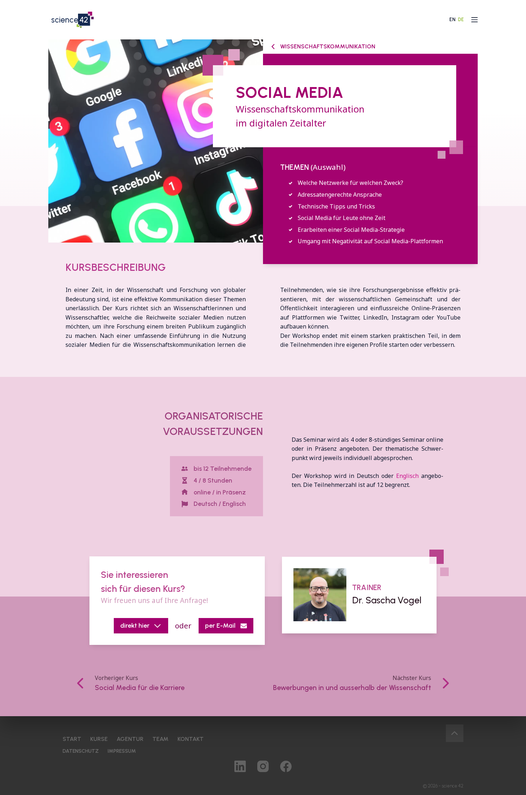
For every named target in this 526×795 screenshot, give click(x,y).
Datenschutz (81, 751)
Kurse (99, 739)
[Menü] (474, 19)
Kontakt (190, 739)
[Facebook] (286, 766)
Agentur (130, 739)
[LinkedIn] (240, 766)
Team (160, 739)
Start (72, 739)
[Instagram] (263, 766)
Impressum (122, 751)
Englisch (407, 476)
